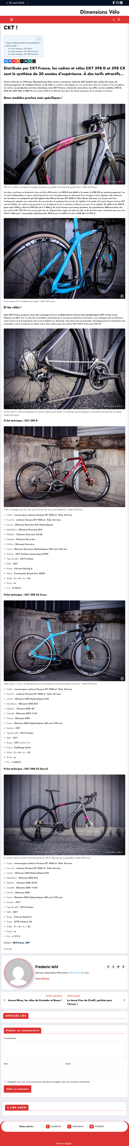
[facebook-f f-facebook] (113, 2)
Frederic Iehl (46, 966)
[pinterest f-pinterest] (121, 2)
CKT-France (18, 942)
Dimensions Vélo (100, 12)
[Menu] (11, 19)
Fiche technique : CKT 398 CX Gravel (24, 54)
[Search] (118, 19)
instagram (77, 1126)
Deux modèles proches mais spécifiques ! (23, 43)
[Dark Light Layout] (113, 19)
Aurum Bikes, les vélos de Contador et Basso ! (35, 1000)
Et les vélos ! (12, 46)
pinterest (99, 1126)
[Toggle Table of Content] (37, 39)
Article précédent (54, 996)
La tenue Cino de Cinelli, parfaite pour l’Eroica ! (89, 1002)
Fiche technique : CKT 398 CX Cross (24, 51)
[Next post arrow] (124, 1000)
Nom (6, 1063)
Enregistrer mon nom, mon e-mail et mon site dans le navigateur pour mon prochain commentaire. (49, 1081)
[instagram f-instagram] (117, 2)
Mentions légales (64, 1143)
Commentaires (10, 1038)
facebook (56, 1126)
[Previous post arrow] (4, 1000)
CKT (27, 942)
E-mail (67, 1063)
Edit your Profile (76, 972)
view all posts (42, 978)
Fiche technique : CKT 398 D (21, 48)
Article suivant (73, 996)
